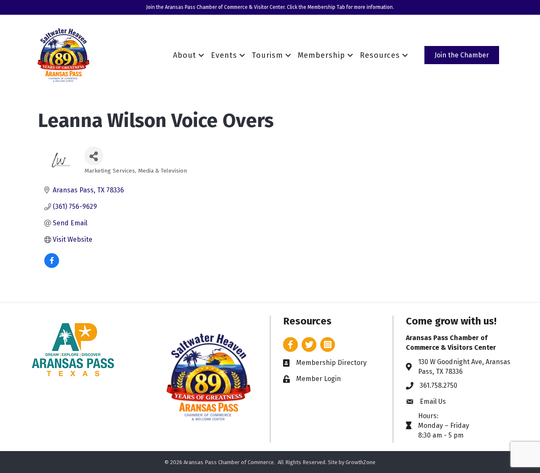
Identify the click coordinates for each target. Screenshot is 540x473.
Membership (321, 55)
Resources (380, 55)
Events (224, 55)
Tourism (267, 55)
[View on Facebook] (51, 266)
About (184, 55)
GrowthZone (360, 462)
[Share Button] (93, 155)
